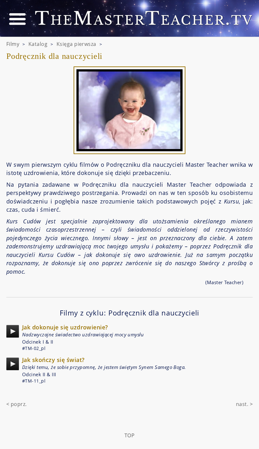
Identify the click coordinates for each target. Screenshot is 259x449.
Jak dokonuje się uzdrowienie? (65, 327)
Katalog (37, 44)
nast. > (244, 404)
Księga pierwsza (76, 44)
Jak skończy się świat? (53, 360)
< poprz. (16, 404)
